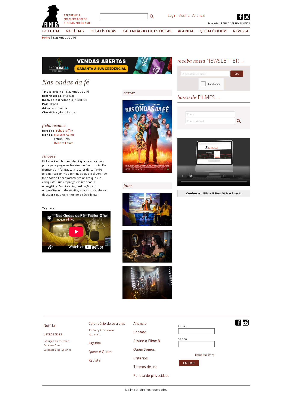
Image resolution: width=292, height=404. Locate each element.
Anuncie (198, 15)
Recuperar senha (205, 354)
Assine (184, 15)
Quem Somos (144, 349)
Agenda (185, 31)
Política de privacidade (151, 375)
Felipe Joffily (64, 130)
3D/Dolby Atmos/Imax (101, 330)
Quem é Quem (100, 351)
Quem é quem (213, 31)
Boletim (50, 31)
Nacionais (94, 334)
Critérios (140, 358)
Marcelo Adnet (64, 135)
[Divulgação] (147, 136)
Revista (241, 31)
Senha (182, 339)
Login (172, 15)
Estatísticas (103, 31)
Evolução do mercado (56, 340)
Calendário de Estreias (147, 31)
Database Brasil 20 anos (57, 349)
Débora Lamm (63, 143)
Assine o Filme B (146, 340)
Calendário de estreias (106, 323)
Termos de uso (145, 366)
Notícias (75, 31)
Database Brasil (52, 345)
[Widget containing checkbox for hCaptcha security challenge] (222, 84)
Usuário (183, 326)
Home (46, 37)
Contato (139, 332)
